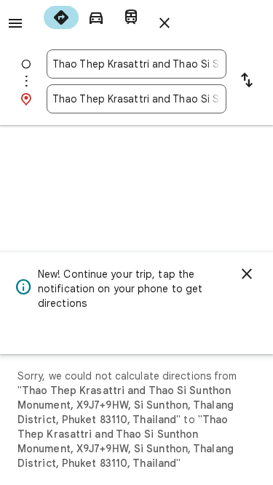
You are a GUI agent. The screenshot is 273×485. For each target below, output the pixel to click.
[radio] (61, 17)
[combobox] (136, 64)
